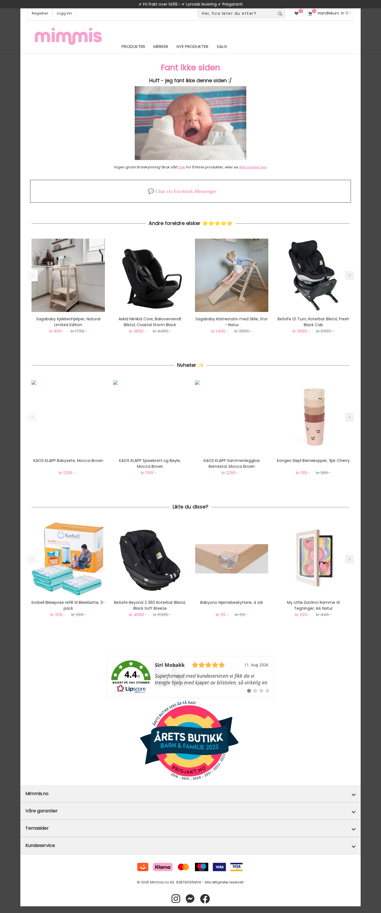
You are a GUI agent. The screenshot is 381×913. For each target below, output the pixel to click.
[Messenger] (190, 899)
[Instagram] (176, 899)
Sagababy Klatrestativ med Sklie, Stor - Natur (232, 322)
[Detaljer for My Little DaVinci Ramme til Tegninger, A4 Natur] (313, 558)
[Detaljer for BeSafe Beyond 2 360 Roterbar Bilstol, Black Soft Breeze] (150, 558)
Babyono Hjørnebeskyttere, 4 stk (231, 602)
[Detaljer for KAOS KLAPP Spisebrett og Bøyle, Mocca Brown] (150, 417)
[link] (190, 676)
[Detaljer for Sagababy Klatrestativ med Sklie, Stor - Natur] (231, 275)
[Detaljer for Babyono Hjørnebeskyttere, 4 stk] (231, 558)
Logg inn (64, 13)
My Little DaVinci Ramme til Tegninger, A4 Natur (313, 605)
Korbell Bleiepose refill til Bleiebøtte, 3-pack (68, 605)
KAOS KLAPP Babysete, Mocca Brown (68, 460)
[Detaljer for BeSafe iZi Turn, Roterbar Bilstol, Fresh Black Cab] (313, 275)
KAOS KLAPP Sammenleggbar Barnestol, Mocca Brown (232, 463)
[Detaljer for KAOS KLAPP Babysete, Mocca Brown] (68, 417)
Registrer (40, 13)
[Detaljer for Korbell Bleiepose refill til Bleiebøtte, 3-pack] (68, 558)
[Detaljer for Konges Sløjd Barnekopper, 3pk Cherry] (313, 417)
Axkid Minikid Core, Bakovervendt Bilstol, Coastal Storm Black (150, 322)
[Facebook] (205, 899)
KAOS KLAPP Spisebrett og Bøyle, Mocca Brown (150, 463)
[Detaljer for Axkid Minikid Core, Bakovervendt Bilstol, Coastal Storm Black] (150, 275)
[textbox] (236, 13)
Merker (160, 46)
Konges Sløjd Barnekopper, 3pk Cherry (313, 460)
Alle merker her (253, 167)
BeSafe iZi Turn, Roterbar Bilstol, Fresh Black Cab (313, 322)
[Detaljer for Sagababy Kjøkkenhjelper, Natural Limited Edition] (68, 275)
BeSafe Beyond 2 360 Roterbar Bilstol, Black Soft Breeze (150, 605)
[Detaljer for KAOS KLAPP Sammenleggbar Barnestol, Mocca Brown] (231, 417)
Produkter (133, 46)
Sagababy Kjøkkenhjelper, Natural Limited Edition (68, 322)
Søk (182, 167)
